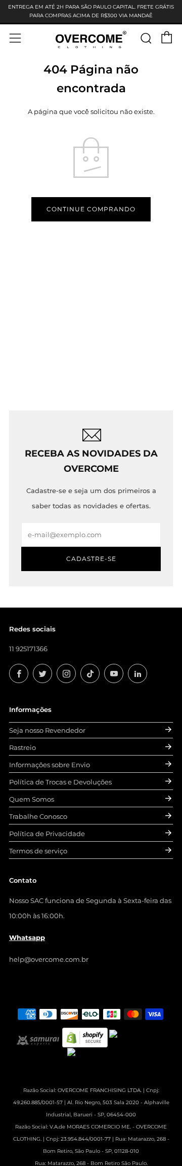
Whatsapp (27, 937)
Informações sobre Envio (49, 765)
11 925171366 (28, 649)
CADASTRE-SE (91, 558)
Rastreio (22, 747)
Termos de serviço (38, 851)
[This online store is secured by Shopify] (85, 1037)
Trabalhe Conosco (38, 816)
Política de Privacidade (47, 834)
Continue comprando (91, 209)
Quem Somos (31, 799)
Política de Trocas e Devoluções (60, 782)
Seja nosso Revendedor (47, 730)
